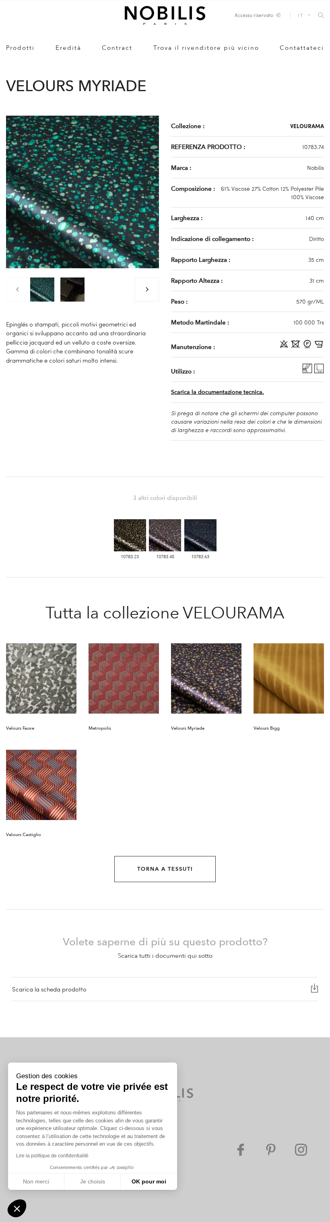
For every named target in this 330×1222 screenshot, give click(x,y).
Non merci (36, 1181)
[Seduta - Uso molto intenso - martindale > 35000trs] (319, 371)
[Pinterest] (271, 1150)
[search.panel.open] (321, 15)
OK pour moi (149, 1181)
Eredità (68, 47)
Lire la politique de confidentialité (52, 1156)
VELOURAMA (307, 126)
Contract (117, 47)
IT (300, 15)
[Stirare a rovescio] (319, 347)
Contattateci (302, 47)
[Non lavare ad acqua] (296, 347)
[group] (42, 289)
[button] (17, 1208)
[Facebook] (241, 1150)
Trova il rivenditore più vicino (206, 47)
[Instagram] (301, 1150)
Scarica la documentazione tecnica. (217, 392)
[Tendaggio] (308, 371)
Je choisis (92, 1181)
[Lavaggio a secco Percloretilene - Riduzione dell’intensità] (308, 347)
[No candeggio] (285, 347)
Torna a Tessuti (165, 869)
